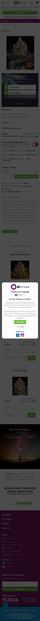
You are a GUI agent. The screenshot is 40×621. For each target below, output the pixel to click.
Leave (19, 326)
